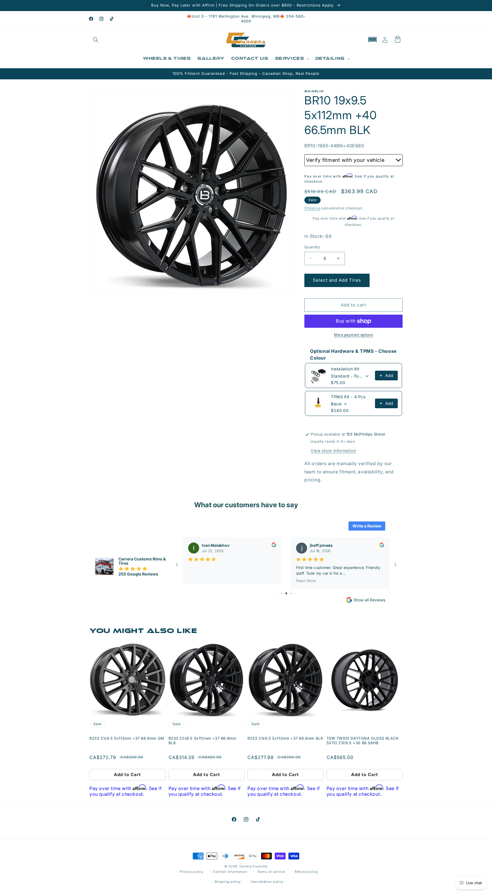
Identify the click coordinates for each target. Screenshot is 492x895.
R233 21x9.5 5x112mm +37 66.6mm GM (126, 738)
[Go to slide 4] (281, 593)
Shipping (312, 208)
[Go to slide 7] (294, 593)
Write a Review (366, 525)
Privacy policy (191, 872)
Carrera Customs (253, 866)
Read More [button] (306, 580)
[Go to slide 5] (286, 593)
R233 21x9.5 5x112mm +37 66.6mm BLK (285, 738)
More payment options (353, 335)
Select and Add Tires (337, 280)
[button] (95, 40)
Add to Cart (127, 774)
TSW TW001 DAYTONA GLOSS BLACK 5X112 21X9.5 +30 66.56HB (363, 740)
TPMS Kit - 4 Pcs (348, 396)
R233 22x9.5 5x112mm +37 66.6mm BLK (202, 740)
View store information (333, 450)
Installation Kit (345, 368)
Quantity (312, 247)
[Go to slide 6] (291, 593)
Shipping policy (227, 882)
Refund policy (306, 872)
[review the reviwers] (274, 545)
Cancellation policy (267, 882)
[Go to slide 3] (277, 593)
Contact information (230, 872)
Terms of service (271, 872)
